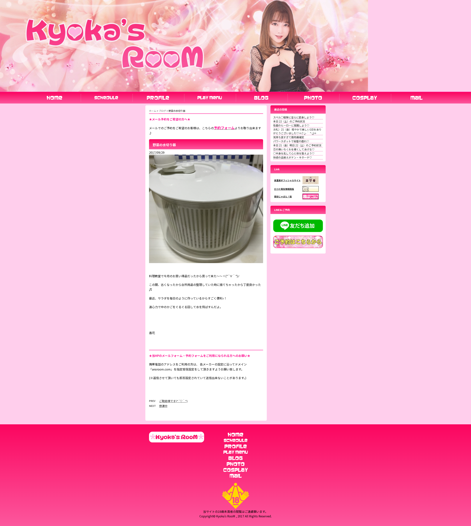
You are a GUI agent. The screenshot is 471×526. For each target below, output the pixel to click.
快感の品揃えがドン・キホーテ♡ (292, 157)
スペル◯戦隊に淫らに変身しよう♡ (293, 117)
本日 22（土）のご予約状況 (289, 121)
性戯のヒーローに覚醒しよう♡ (291, 125)
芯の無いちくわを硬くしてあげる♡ (293, 149)
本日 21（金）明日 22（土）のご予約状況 (297, 145)
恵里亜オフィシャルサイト (287, 180)
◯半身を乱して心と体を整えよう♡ (293, 153)
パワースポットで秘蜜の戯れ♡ (291, 141)
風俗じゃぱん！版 (283, 196)
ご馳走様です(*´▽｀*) (173, 401)
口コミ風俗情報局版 (284, 188)
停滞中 (163, 406)
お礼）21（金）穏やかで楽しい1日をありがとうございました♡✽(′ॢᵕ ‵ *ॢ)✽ (297, 131)
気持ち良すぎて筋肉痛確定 (288, 137)
